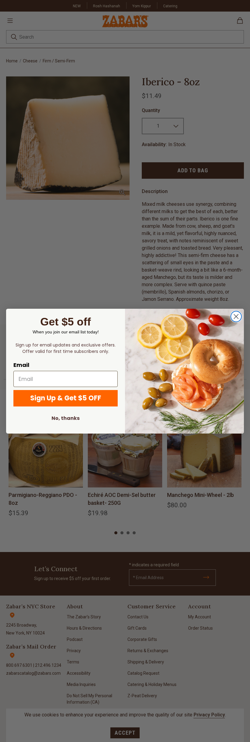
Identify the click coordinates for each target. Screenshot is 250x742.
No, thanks (66, 418)
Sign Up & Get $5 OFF (65, 398)
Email (21, 365)
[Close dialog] (236, 316)
